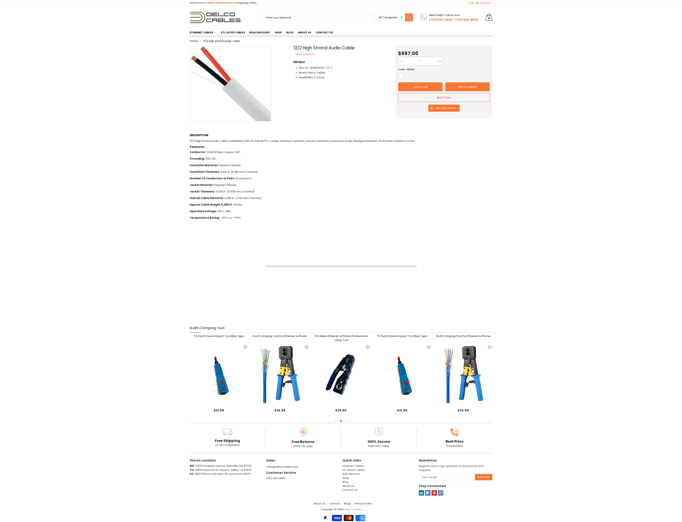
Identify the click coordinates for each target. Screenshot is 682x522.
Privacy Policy (363, 503)
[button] (336, 421)
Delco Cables (353, 509)
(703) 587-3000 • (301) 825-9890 (453, 20)
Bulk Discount (259, 32)
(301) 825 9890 (275, 478)
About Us (304, 32)
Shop (278, 32)
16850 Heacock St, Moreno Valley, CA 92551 (220, 470)
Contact (334, 503)
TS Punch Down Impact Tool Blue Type (219, 336)
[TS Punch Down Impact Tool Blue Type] (219, 374)
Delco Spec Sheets (446, 108)
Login (471, 3)
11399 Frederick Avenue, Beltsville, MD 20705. (221, 466)
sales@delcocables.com (282, 467)
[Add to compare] (223, 392)
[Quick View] (279, 393)
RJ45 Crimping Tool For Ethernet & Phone (280, 336)
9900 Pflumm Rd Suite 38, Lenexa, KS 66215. (220, 474)
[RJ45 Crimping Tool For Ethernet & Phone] (280, 374)
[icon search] (409, 17)
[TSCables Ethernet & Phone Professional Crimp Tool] (341, 374)
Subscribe (484, 477)
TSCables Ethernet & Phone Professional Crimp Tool (341, 338)
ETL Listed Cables (233, 32)
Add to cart (420, 87)
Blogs (347, 503)
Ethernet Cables (201, 32)
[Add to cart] (271, 395)
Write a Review (305, 54)
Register (483, 3)
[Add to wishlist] (245, 347)
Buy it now (444, 97)
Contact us (324, 32)
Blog (290, 32)
